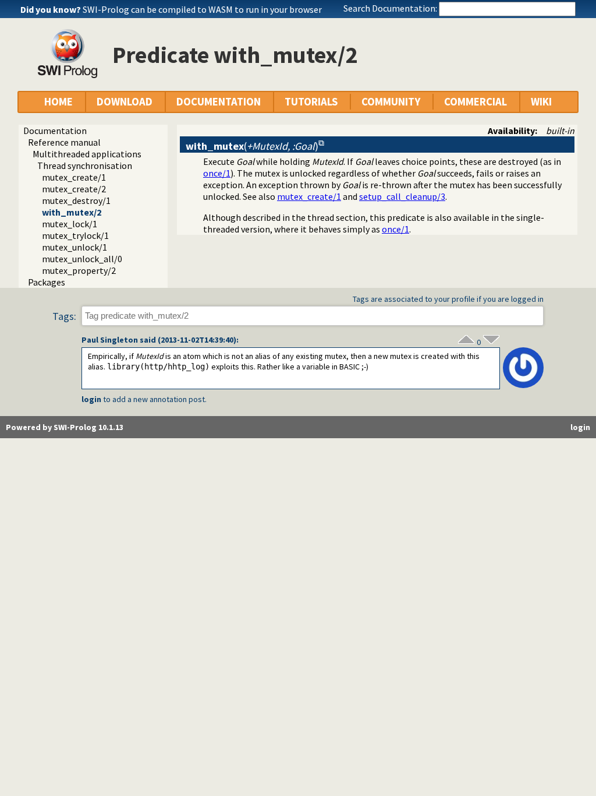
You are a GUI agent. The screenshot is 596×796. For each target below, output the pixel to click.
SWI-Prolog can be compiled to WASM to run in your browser (202, 9)
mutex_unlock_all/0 (82, 259)
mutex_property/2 (79, 270)
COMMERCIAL (475, 101)
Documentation (55, 130)
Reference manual (64, 142)
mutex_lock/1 (69, 224)
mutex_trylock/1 (75, 235)
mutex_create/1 (74, 177)
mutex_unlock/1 (74, 247)
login (91, 399)
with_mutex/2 (71, 212)
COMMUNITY (390, 101)
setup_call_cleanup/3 (402, 196)
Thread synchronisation (84, 165)
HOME (58, 101)
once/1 (216, 173)
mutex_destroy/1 (76, 200)
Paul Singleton (109, 339)
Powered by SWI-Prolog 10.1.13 (64, 427)
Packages (46, 282)
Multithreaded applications (87, 154)
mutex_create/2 (74, 189)
